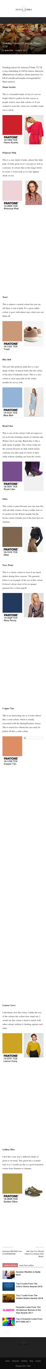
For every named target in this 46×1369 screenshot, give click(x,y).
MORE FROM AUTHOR (26, 1265)
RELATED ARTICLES (10, 1265)
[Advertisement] (23, 1225)
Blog (31, 1361)
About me (15, 1361)
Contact (38, 1361)
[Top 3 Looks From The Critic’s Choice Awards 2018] (8, 1286)
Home (7, 1361)
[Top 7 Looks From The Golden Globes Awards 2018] (8, 1298)
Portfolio (24, 1361)
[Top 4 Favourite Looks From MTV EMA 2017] (8, 1322)
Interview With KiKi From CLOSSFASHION (12, 1252)
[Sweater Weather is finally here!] (8, 1275)
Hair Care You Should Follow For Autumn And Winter (34, 1254)
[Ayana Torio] (23, 9)
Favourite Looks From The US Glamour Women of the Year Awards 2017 (28, 1310)
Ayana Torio (9, 50)
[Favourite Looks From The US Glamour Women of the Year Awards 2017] (8, 1310)
